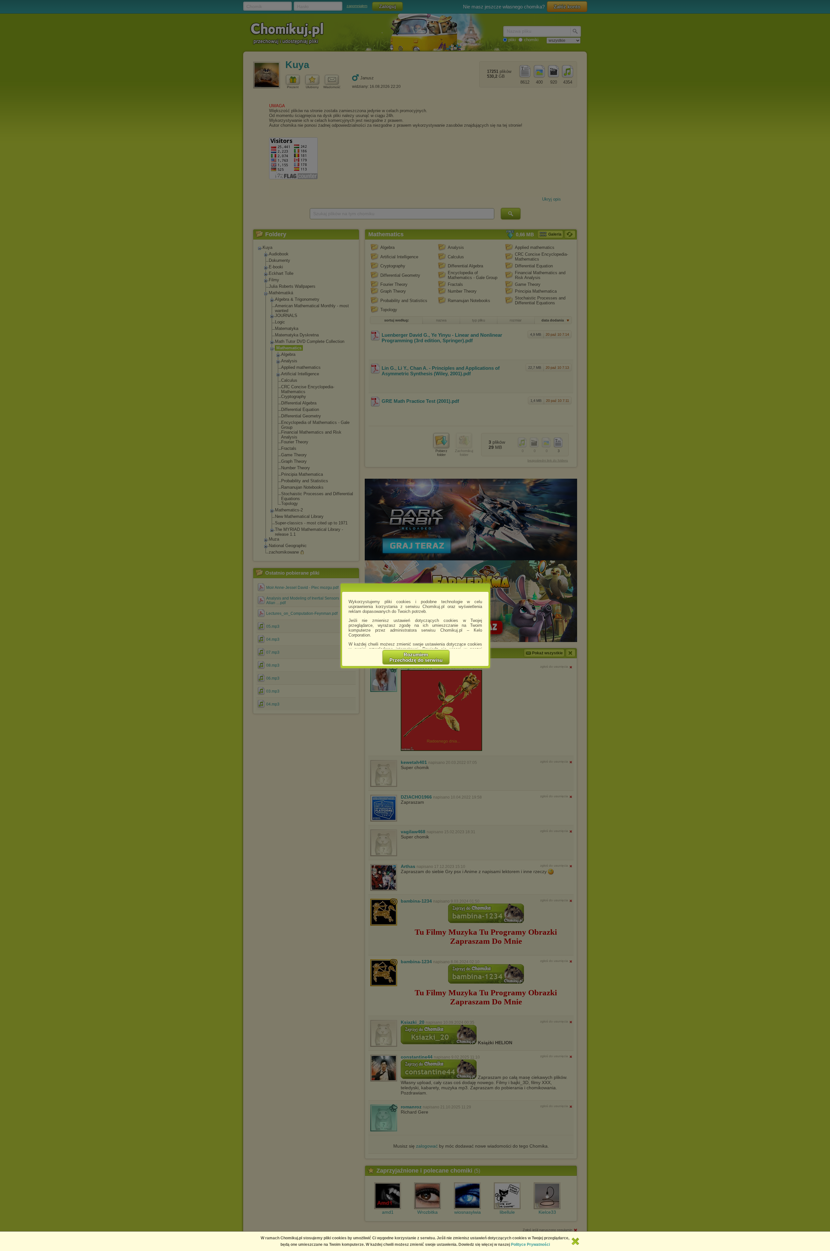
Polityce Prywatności (530, 1244)
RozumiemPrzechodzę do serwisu (416, 657)
